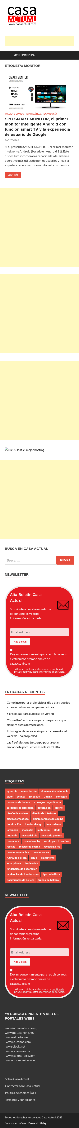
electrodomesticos (18, 818)
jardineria (12, 830)
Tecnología (50, 114)
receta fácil (13, 841)
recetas (11, 846)
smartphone (14, 863)
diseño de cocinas (17, 813)
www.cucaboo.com (18, 1042)
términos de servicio (52, 671)
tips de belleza (51, 874)
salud (33, 857)
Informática (33, 114)
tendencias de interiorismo (23, 874)
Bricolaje (34, 796)
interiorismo (53, 824)
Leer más (11, 174)
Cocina (48, 796)
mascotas (27, 830)
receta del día (29, 835)
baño (10, 796)
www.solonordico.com (20, 1055)
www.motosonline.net (19, 1032)
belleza (21, 796)
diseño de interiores (44, 813)
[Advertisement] (42, 41)
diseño (59, 807)
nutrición (12, 835)
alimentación (29, 791)
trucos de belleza (48, 880)
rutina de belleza (16, 857)
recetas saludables (18, 852)
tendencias (31, 863)
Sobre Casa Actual (17, 1079)
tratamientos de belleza (20, 880)
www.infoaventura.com (20, 1028)
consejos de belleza (18, 802)
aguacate (12, 791)
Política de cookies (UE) (20, 1092)
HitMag (41, 1123)
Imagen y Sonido (14, 114)
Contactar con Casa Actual (22, 1086)
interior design (33, 824)
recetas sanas (41, 852)
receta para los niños (56, 841)
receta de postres (51, 835)
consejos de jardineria (47, 802)
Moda (57, 830)
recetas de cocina (29, 846)
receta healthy (32, 841)
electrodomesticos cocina (48, 818)
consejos (61, 796)
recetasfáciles (52, 846)
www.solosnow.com (19, 1051)
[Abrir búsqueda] (69, 55)
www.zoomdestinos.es (20, 1060)
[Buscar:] (39, 560)
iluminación (14, 824)
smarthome (47, 857)
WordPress (28, 1123)
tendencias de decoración (22, 868)
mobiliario (43, 830)
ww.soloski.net (15, 1046)
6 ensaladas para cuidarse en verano (30, 713)
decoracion (44, 807)
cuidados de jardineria (20, 807)
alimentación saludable (54, 791)
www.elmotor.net (17, 1037)
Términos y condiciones (20, 1099)
